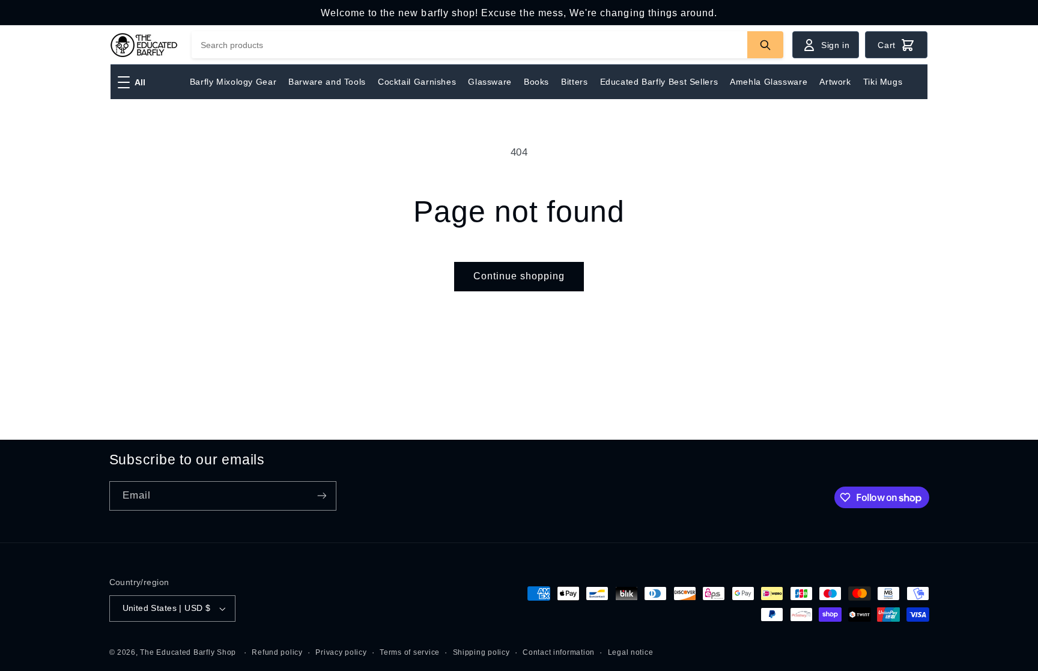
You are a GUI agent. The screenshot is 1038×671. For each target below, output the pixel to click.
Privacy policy (340, 652)
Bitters (574, 82)
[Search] (765, 44)
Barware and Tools (327, 82)
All (140, 82)
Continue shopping (519, 276)
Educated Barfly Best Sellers (659, 82)
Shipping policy (481, 652)
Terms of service (410, 652)
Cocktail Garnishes (417, 82)
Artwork (835, 82)
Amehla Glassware (768, 82)
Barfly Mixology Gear (233, 82)
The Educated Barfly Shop (188, 652)
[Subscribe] (321, 496)
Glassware (490, 82)
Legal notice (631, 652)
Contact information (559, 652)
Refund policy (277, 652)
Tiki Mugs (883, 82)
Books (536, 82)
